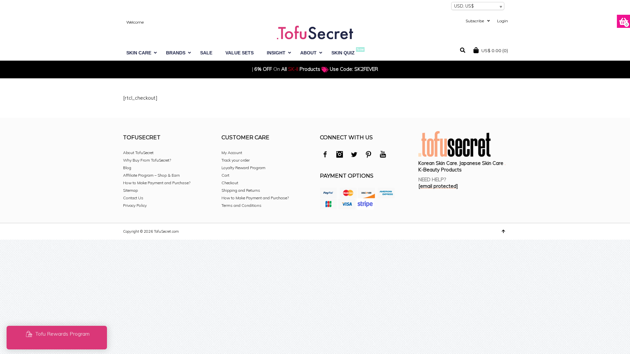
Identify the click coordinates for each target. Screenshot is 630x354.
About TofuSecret (138, 152)
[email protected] (438, 186)
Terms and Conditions (241, 205)
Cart (225, 175)
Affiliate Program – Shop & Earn (151, 175)
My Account (231, 152)
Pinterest (368, 155)
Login (502, 20)
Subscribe (475, 20)
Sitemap (130, 190)
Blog (127, 167)
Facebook (325, 155)
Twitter (354, 155)
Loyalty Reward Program (243, 167)
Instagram (339, 155)
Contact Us (133, 197)
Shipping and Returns (240, 190)
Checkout (229, 182)
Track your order (235, 160)
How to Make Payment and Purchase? (156, 182)
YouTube (383, 155)
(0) (494, 50)
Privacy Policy (135, 205)
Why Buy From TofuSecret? (147, 160)
